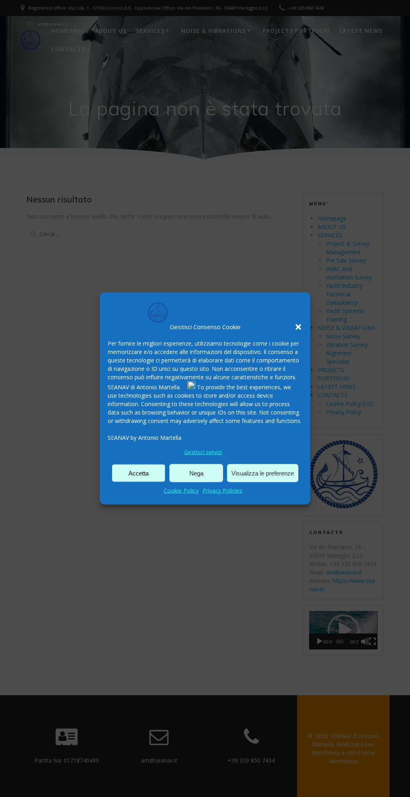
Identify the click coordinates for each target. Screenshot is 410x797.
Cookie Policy (181, 490)
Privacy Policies (222, 490)
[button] (298, 327)
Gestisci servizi (203, 452)
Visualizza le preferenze (262, 472)
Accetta (139, 472)
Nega (196, 472)
